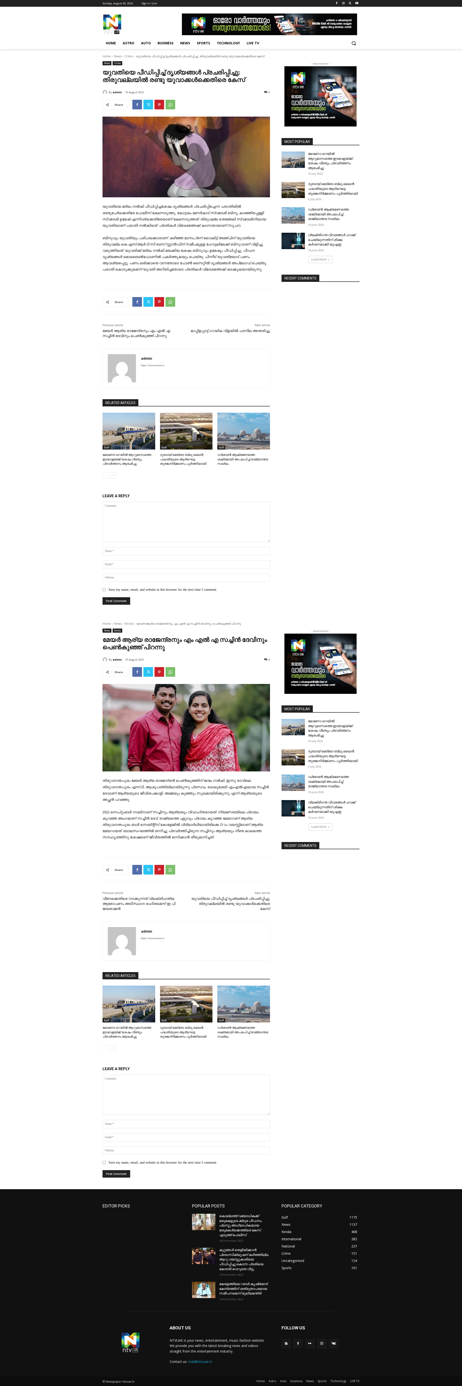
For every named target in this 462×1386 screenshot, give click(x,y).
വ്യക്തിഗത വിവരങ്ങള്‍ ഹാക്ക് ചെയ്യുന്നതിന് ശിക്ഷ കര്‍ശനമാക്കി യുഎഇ (332, 239)
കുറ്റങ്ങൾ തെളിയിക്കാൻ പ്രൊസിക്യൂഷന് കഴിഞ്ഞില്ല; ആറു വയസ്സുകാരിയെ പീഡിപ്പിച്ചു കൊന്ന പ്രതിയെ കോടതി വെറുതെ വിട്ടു (244, 1259)
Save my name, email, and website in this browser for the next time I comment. (163, 589)
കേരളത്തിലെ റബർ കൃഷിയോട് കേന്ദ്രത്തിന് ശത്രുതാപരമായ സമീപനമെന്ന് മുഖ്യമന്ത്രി (243, 1288)
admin (117, 92)
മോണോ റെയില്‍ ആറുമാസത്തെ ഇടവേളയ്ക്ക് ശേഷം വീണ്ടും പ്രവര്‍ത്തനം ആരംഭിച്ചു (127, 459)
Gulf (106, 447)
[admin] (106, 92)
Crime (129, 56)
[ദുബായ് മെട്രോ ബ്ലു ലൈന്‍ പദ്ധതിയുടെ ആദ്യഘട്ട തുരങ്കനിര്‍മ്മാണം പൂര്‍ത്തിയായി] (186, 431)
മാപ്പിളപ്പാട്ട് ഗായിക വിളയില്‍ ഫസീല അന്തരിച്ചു (230, 331)
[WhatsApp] (170, 104)
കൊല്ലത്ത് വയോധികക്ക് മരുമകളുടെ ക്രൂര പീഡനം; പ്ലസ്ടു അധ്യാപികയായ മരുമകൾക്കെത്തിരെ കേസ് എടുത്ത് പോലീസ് (240, 1225)
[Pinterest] (159, 104)
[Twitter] (350, 3)
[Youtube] (356, 3)
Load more (319, 259)
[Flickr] (309, 1343)
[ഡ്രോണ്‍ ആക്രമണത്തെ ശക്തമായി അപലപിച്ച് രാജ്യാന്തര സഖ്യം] (243, 431)
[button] (353, 43)
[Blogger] (286, 1343)
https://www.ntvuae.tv (152, 365)
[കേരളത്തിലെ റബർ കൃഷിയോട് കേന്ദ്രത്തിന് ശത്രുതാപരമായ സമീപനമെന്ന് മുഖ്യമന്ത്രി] (203, 1290)
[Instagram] (343, 3)
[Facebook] (337, 3)
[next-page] (113, 475)
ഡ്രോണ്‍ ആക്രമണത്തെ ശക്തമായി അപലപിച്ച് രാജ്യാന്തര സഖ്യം (242, 459)
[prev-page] (106, 475)
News (118, 56)
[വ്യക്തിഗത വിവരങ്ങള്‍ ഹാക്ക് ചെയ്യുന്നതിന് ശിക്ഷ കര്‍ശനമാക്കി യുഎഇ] (293, 241)
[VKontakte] (333, 1343)
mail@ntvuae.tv (200, 1361)
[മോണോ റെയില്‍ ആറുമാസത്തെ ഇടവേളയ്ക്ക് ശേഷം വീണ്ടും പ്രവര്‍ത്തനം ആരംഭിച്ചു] (129, 431)
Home (107, 56)
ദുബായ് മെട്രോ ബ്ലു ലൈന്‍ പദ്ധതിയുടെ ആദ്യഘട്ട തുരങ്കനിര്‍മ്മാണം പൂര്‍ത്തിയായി (183, 459)
